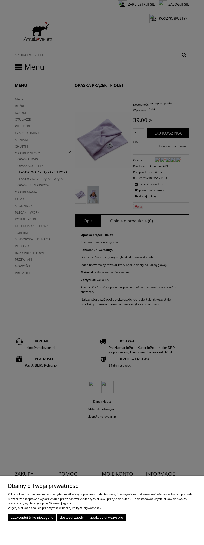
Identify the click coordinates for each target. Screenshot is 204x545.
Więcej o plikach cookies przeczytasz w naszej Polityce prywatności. (54, 508)
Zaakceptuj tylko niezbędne (32, 517)
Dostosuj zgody (72, 517)
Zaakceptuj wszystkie (106, 517)
